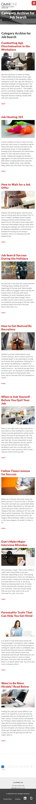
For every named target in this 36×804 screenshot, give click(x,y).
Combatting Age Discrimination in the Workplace (15, 46)
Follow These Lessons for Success (15, 472)
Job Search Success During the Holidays (14, 257)
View (3, 104)
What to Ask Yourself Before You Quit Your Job (15, 400)
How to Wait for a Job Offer (15, 186)
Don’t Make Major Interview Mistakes (14, 543)
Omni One (14, 793)
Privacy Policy (7, 799)
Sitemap (17, 799)
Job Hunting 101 (12, 117)
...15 (31, 766)
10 (27, 766)
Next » (3, 769)
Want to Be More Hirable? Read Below (15, 684)
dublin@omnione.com (18, 788)
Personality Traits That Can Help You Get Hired (17, 614)
